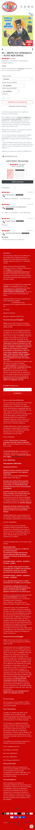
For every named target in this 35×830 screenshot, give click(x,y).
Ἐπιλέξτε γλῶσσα (6, 76)
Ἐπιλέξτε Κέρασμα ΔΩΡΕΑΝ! (9, 88)
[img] (6, 192)
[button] (6, 58)
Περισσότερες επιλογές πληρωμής (17, 106)
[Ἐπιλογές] (32, 6)
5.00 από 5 (21, 164)
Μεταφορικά (21, 68)
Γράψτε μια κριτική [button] (17, 182)
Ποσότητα (4, 94)
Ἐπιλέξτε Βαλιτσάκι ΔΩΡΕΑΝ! (9, 82)
